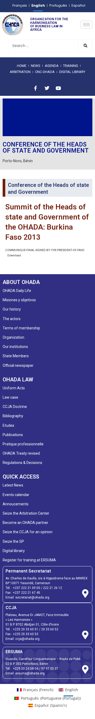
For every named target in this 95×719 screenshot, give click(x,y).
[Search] (85, 46)
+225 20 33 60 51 (25, 629)
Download (14, 255)
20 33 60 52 (49, 629)
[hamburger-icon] (86, 24)
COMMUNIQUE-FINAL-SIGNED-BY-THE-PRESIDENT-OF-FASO (44, 250)
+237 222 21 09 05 (26, 588)
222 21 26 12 (52, 588)
